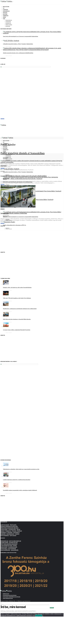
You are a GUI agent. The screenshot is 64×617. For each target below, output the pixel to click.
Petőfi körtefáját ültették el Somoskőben (22, 153)
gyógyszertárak (12, 548)
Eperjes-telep (4, 529)
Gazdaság (5, 9)
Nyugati (14, 530)
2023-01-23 (5, 216)
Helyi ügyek (6, 6)
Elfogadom (39, 615)
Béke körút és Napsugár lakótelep (9, 527)
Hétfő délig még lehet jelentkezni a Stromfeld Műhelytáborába (17, 319)
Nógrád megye (9, 20)
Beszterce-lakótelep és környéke (9, 526)
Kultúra (5, 14)
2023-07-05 (5, 158)
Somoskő (3, 533)
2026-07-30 (7, 228)
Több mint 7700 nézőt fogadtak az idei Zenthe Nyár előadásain (17, 298)
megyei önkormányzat (15, 541)
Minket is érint (9, 24)
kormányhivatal (13, 542)
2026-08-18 (7, 184)
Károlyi (2, 530)
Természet (5, 15)
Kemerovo (8, 530)
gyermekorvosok (12, 547)
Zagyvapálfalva (4, 535)
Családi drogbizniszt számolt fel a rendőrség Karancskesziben (16, 479)
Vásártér (17, 533)
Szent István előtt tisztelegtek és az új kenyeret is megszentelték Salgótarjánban (20, 36)
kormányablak (4, 542)
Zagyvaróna (13, 535)
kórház (15, 545)
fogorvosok (3, 548)
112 (3, 8)
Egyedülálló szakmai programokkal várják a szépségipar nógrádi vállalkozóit (20, 490)
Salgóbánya (16, 532)
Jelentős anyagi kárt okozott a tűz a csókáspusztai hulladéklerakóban (18, 52)
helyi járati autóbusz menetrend (8, 544)
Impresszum (6, 593)
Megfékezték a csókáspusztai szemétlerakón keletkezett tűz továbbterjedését (20, 308)
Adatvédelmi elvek (8, 598)
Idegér (18, 529)
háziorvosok (3, 547)
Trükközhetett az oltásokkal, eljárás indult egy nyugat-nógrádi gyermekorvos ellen (21, 469)
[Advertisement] (32, 240)
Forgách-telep (12, 529)
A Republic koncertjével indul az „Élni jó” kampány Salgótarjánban (18, 43)
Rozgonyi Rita (6, 178)
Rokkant (19, 530)
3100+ (4, 18)
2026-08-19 (7, 174)
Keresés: (2, 604)
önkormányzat (4, 541)
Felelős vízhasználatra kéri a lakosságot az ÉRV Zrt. (14, 225)
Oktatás (5, 12)
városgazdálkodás (5, 550)
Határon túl (8, 23)
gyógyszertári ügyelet (6, 545)
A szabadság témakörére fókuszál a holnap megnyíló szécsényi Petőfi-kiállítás (23, 176)
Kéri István (5, 157)
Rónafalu (9, 532)
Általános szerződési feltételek (11, 596)
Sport (4, 17)
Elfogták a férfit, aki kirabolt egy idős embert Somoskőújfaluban (17, 287)
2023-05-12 (5, 179)
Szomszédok (8, 21)
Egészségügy (6, 11)
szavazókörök (14, 550)
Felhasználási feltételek (9, 595)
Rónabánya (3, 532)
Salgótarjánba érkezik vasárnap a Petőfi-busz (13, 213)
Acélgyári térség (4, 524)
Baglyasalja (13, 524)
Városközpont (10, 533)
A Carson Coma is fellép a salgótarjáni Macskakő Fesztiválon (16, 329)
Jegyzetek (8, 26)
